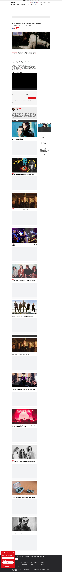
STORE (36, 4)
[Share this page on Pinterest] (14, 28)
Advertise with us (43, 564)
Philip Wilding (22, 27)
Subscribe (41, 2)
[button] (49, 2)
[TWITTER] (16, 109)
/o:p (20, 69)
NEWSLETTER (40, 4)
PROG (38, 0)
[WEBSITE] (17, 109)
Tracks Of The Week (36, 16)
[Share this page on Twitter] (13, 28)
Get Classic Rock (44, 16)
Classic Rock (26, 27)
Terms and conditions (34, 562)
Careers (32, 564)
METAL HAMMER (34, 0)
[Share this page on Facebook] (12, 28)
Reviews (17, 27)
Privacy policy (42, 562)
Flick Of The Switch (28, 16)
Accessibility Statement (24, 564)
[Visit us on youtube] (38, 2)
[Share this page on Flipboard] (16, 28)
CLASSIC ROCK (29, 0)
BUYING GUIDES (23, 4)
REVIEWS (28, 4)
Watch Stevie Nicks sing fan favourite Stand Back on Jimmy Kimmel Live (45, 154)
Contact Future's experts (24, 562)
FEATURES (18, 4)
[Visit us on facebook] (34, 2)
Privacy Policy (11, 565)
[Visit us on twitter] (36, 2)
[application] (24, 80)
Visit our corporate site (40, 556)
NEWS (14, 4)
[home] (12, 4)
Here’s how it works (34, 30)
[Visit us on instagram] (37, 2)
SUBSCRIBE (32, 4)
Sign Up (8, 562)
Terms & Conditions (7, 566)
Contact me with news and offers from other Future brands (8, 560)
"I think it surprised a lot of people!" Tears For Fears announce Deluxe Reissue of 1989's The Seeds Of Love (44, 129)
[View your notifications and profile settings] (47, 2)
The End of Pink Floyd (20, 16)
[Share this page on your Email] (17, 28)
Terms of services (22, 100)
